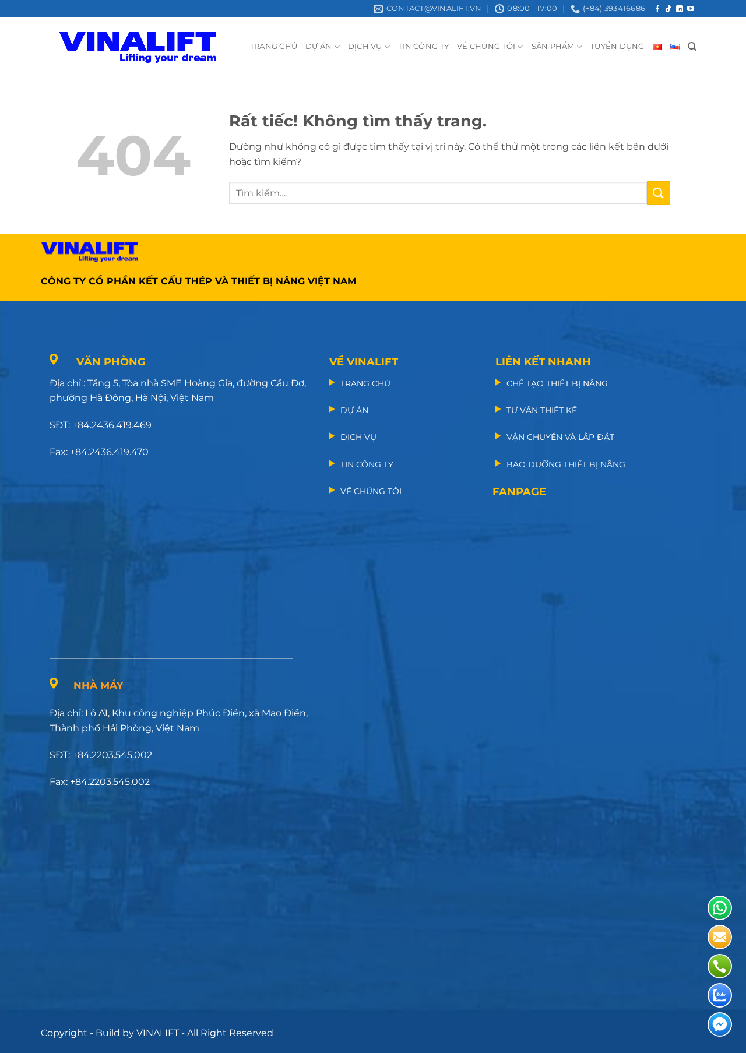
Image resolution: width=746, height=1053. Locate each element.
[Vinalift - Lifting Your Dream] (148, 46)
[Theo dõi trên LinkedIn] (679, 9)
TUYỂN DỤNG (617, 46)
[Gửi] (658, 192)
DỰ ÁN (318, 46)
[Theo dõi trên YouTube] (690, 9)
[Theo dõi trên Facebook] (657, 9)
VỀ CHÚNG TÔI (486, 46)
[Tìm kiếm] (692, 47)
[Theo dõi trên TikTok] (668, 9)
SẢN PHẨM (553, 46)
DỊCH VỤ (365, 46)
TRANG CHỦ (273, 46)
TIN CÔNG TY (423, 46)
